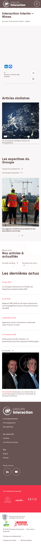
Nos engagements (9, 423)
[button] (22, 235)
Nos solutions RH (8, 434)
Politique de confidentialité (12, 536)
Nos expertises (8, 427)
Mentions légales (26, 540)
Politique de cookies (9, 540)
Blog (4, 449)
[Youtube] (16, 472)
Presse (5, 453)
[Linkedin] (7, 472)
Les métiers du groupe (10, 442)
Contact (6, 458)
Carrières (6, 438)
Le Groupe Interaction (10, 419)
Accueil (5, 21)
